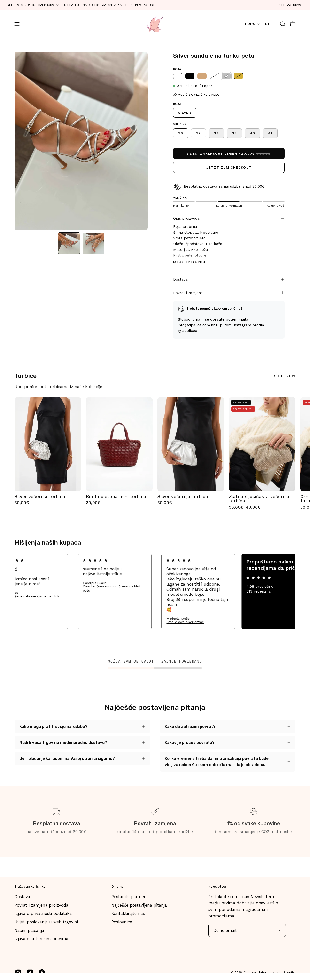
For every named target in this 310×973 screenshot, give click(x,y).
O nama (117, 886)
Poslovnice (121, 921)
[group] (155, 453)
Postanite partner (128, 896)
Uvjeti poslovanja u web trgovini (46, 921)
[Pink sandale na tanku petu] (214, 76)
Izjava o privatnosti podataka (43, 913)
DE (267, 24)
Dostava (180, 279)
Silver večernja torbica (40, 496)
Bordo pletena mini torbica (116, 496)
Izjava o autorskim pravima (41, 938)
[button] (283, 24)
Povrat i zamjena (188, 293)
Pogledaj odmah (289, 5)
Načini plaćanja (29, 930)
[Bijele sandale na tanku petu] (177, 76)
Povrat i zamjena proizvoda (41, 905)
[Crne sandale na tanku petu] (189, 76)
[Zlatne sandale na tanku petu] (238, 76)
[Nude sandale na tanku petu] (202, 76)
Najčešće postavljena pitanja (139, 905)
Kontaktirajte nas (128, 913)
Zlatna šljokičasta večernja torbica (259, 498)
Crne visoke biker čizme (208, 622)
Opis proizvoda (186, 218)
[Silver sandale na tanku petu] (69, 243)
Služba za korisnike (30, 886)
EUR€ (250, 24)
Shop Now (284, 376)
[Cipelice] (155, 24)
